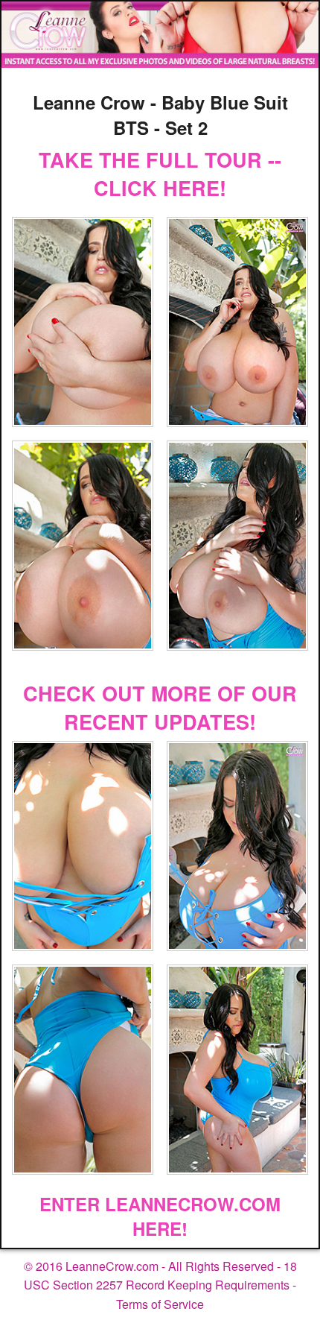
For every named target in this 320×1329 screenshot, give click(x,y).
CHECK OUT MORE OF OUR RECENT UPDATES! (160, 707)
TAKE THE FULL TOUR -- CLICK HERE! (160, 173)
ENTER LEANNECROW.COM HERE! (160, 1216)
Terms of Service (160, 1304)
